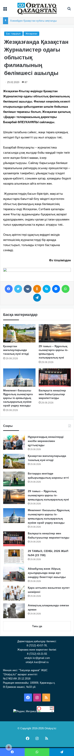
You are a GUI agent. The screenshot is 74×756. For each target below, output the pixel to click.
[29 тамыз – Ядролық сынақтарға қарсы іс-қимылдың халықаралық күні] (55, 333)
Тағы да (37, 626)
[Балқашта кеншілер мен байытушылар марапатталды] (55, 377)
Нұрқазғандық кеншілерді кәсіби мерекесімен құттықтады (46, 441)
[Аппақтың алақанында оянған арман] (14, 610)
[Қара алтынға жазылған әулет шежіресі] (14, 593)
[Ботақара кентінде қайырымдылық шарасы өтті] (14, 478)
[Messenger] (56, 289)
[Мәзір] (5, 10)
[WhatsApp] (65, 289)
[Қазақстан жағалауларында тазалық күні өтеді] (19, 333)
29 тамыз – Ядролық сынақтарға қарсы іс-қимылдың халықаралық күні (48, 495)
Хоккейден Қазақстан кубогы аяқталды (33, 20)
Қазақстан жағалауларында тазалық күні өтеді (16, 350)
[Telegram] (37, 298)
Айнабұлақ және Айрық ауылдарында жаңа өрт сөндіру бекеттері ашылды (47, 573)
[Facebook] (9, 289)
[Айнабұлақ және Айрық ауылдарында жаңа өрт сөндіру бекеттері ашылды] (14, 574)
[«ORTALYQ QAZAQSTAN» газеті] (37, 8)
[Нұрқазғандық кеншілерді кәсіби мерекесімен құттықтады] (14, 442)
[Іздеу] (69, 10)
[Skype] (47, 289)
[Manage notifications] (9, 747)
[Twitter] (18, 289)
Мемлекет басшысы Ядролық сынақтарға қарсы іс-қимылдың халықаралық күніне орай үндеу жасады (18, 398)
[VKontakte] (28, 289)
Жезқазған (31, 33)
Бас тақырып (13, 33)
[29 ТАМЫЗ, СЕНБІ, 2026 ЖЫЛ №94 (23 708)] (14, 556)
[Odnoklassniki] (37, 289)
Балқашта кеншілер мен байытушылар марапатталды (52, 394)
